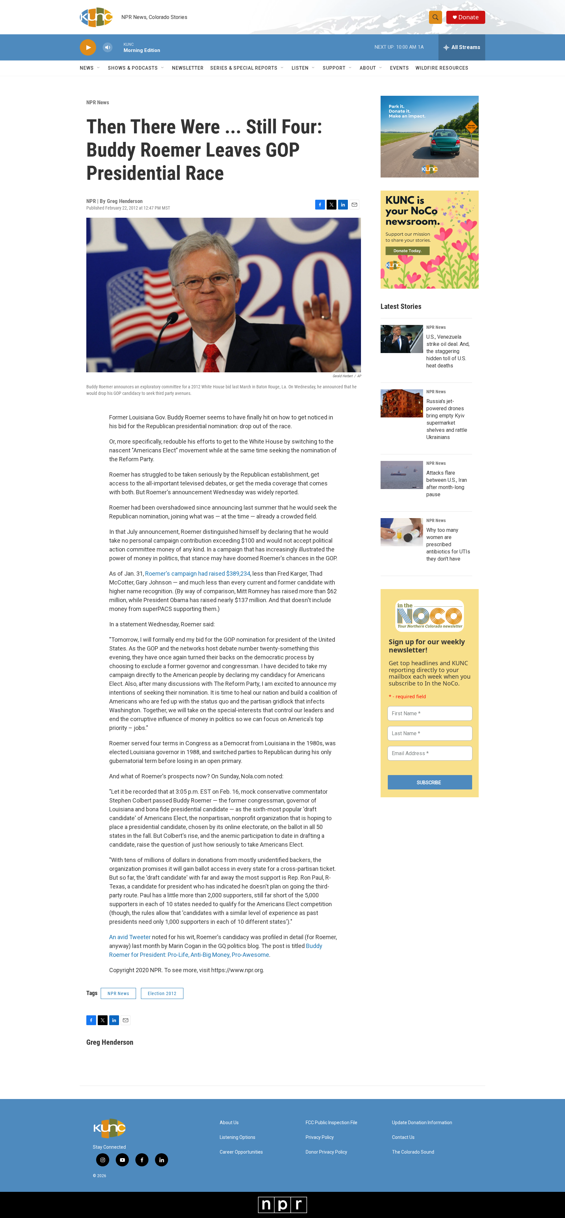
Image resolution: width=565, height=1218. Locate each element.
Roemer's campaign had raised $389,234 (197, 573)
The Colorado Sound (413, 1152)
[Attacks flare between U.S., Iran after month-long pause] (402, 475)
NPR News (97, 102)
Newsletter (188, 68)
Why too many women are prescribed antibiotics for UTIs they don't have (448, 544)
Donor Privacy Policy (326, 1152)
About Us (229, 1122)
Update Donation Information (422, 1122)
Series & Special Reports (244, 68)
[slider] (118, 47)
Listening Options (237, 1137)
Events (399, 68)
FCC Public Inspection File (331, 1122)
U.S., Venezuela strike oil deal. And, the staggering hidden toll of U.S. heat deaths (448, 351)
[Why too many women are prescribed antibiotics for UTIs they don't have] (402, 532)
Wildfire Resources (442, 68)
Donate (468, 17)
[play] (88, 47)
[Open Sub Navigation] (98, 68)
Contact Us (403, 1137)
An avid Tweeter (130, 937)
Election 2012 (162, 993)
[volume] (107, 47)
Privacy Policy (320, 1137)
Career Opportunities (241, 1152)
